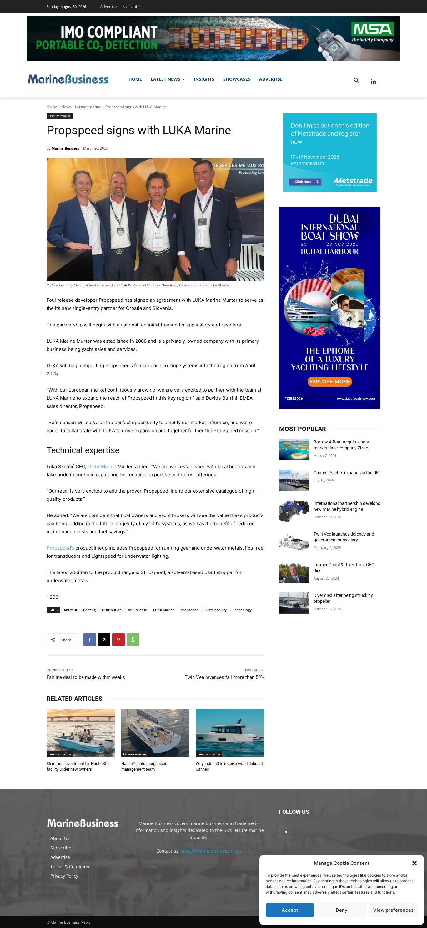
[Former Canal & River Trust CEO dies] (294, 572)
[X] (104, 639)
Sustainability (216, 610)
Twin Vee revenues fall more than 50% (224, 677)
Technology (242, 610)
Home (52, 107)
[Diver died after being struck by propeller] (294, 603)
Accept (290, 910)
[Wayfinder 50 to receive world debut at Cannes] (230, 733)
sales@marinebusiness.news (211, 851)
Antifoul (70, 610)
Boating (89, 610)
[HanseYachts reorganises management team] (155, 733)
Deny (342, 910)
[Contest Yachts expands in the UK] (294, 480)
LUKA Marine (102, 466)
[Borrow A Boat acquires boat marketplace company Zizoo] (294, 449)
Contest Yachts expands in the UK (346, 472)
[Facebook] (89, 639)
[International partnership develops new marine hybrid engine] (294, 511)
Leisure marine (88, 107)
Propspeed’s (61, 548)
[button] (414, 863)
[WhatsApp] (133, 639)
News (66, 107)
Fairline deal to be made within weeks (86, 677)
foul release (137, 610)
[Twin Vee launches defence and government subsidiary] (294, 541)
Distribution (112, 610)
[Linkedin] (373, 82)
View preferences (393, 910)
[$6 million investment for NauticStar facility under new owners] (81, 733)
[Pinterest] (118, 639)
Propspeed (189, 610)
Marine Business (65, 148)
